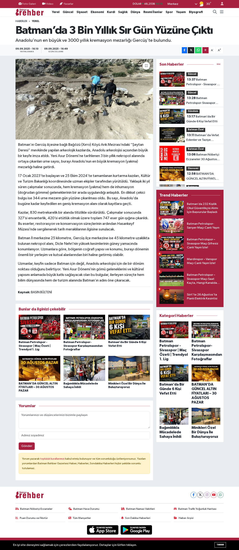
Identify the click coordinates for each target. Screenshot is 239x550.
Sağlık (123, 12)
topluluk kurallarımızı (52, 458)
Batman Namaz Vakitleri (140, 508)
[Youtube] (214, 495)
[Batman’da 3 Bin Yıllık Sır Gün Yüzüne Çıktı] (84, 99)
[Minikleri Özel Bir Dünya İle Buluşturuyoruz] (129, 368)
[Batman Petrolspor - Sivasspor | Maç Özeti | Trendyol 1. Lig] (39, 327)
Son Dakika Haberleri (137, 518)
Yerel (56, 12)
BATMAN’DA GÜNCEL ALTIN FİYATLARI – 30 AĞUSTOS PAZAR (38, 387)
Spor (169, 12)
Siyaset (82, 12)
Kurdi (111, 12)
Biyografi (196, 12)
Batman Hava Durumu (86, 508)
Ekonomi (97, 12)
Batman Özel (196, 129)
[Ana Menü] (222, 12)
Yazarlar (68, 3)
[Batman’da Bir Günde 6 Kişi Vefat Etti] (129, 327)
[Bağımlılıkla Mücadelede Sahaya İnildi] (84, 368)
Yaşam (181, 12)
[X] (200, 495)
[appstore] (103, 529)
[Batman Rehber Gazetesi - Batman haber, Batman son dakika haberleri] (29, 12)
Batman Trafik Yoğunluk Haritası (197, 508)
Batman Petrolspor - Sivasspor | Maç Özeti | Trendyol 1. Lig (35, 346)
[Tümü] (218, 64)
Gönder (26, 446)
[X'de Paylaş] (191, 50)
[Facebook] (193, 495)
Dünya (135, 12)
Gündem (193, 111)
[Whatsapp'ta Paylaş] (198, 50)
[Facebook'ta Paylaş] (184, 50)
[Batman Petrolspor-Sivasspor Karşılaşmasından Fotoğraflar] (84, 327)
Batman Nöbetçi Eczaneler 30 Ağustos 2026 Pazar (202, 157)
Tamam (220, 545)
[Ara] (214, 12)
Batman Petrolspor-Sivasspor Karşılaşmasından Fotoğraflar (83, 346)
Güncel (68, 12)
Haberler (21, 21)
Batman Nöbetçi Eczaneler (36, 508)
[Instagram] (207, 495)
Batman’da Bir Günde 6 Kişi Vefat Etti (202, 119)
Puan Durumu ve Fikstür (34, 518)
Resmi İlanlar (152, 12)
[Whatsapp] (220, 495)
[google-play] (136, 529)
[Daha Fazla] (205, 50)
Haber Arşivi (186, 518)
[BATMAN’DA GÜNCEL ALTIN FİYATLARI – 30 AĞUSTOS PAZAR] (39, 368)
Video (49, 3)
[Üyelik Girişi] (221, 4)
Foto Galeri (29, 3)
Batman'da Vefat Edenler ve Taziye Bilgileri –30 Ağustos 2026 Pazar (202, 137)
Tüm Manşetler (82, 518)
